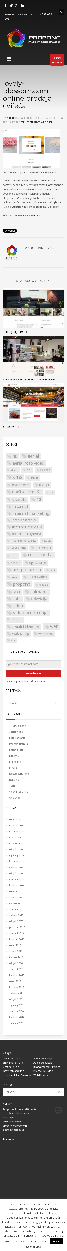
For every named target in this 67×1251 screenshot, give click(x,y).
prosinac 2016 (17, 927)
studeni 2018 (16, 879)
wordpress (45, 634)
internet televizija (27, 527)
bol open (45, 470)
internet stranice (29, 122)
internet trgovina (26, 533)
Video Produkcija (43, 1058)
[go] (56, 703)
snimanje (39, 592)
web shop (47, 122)
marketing (43, 547)
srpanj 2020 (15, 837)
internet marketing (31, 513)
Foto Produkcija (11, 1058)
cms (17, 477)
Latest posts (16, 749)
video (17, 605)
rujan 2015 (15, 981)
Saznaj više (33, 1247)
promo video (37, 577)
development (20, 485)
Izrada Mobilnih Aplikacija (17, 1075)
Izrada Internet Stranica (47, 1066)
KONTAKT (57, 60)
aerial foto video (28, 463)
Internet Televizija (44, 1071)
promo (14, 577)
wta (13, 640)
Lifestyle (14, 755)
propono (11, 118)
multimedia (40, 555)
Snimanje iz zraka (13, 1062)
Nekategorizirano (19, 773)
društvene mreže (27, 491)
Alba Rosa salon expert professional (30, 379)
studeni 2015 (16, 969)
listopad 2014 (16, 1017)
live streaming (18, 547)
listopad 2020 (16, 825)
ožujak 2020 (16, 849)
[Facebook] (5, 5)
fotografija (18, 499)
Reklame (14, 779)
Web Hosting (41, 1075)
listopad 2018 (16, 885)
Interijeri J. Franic (15, 332)
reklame (43, 584)
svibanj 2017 (16, 915)
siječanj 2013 (16, 1023)
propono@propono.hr (15, 1125)
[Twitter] (11, 5)
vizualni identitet (25, 626)
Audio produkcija (43, 1062)
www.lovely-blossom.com (26, 215)
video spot (16, 619)
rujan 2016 (15, 945)
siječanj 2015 (16, 1005)
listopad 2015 (16, 975)
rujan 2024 (15, 819)
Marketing (15, 761)
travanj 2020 (16, 843)
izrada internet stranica (23, 540)
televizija (39, 598)
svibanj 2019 (16, 867)
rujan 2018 (15, 891)
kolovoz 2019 (16, 861)
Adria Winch (11, 427)
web (54, 626)
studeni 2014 (16, 1011)
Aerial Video (16, 731)
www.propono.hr (12, 1121)
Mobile (13, 767)
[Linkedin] (22, 5)
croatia (34, 477)
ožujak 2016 (16, 963)
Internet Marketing (13, 1071)
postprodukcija (26, 569)
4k (14, 456)
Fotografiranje (17, 737)
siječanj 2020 (16, 855)
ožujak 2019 (16, 873)
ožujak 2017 (16, 921)
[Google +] (17, 5)
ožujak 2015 (16, 999)
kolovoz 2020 (16, 831)
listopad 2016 (16, 939)
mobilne (13, 556)
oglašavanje (37, 563)
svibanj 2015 (16, 993)
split (16, 598)
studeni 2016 (16, 933)
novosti (15, 563)
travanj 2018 (16, 903)
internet (20, 506)
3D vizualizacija (18, 725)
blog (29, 470)
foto (51, 492)
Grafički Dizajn (11, 1066)
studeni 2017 (16, 909)
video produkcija (30, 613)
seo (16, 592)
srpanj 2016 (15, 951)
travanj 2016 (16, 957)
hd (38, 499)
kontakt (47, 541)
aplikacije (14, 470)
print (52, 570)
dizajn (44, 484)
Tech (12, 785)
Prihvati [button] (56, 1241)
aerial (33, 456)
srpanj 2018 (15, 897)
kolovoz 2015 (16, 987)
